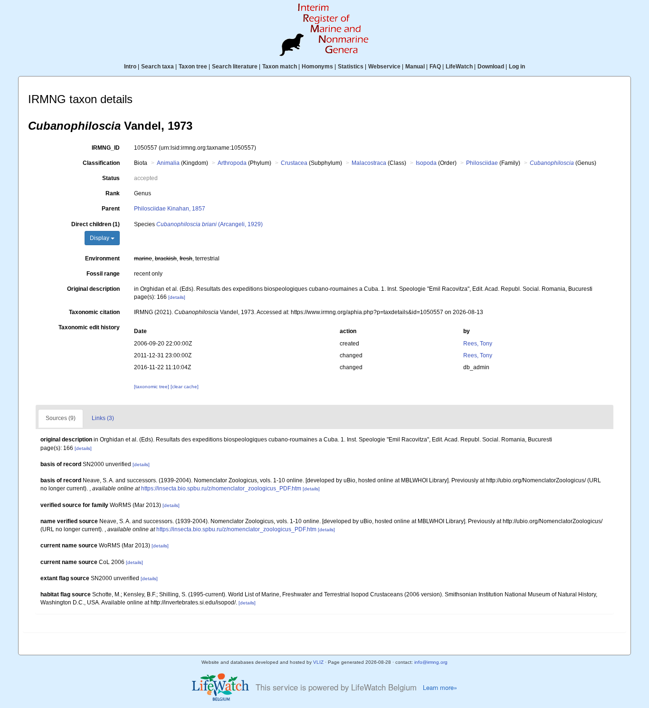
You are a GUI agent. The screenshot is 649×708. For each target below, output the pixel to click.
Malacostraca (369, 163)
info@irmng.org (431, 662)
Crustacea (294, 163)
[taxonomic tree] (152, 386)
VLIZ (318, 662)
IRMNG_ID (106, 147)
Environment (102, 258)
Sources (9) (61, 418)
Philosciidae (482, 163)
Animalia (168, 163)
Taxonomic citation (94, 312)
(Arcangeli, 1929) (209, 224)
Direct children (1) (95, 224)
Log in (517, 66)
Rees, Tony (477, 343)
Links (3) (103, 418)
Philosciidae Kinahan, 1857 (169, 208)
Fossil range (103, 273)
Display (100, 238)
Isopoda (426, 163)
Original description (93, 289)
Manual (415, 66)
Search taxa (157, 66)
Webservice (384, 66)
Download (490, 66)
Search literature (235, 66)
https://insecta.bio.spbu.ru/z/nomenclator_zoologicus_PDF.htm (221, 488)
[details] (176, 297)
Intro (130, 66)
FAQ (435, 66)
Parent (111, 208)
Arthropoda (232, 163)
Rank (112, 193)
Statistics (350, 66)
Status (111, 178)
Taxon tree (193, 66)
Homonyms (317, 66)
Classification (101, 163)
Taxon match (279, 66)
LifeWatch (459, 66)
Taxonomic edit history (89, 327)
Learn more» (440, 687)
